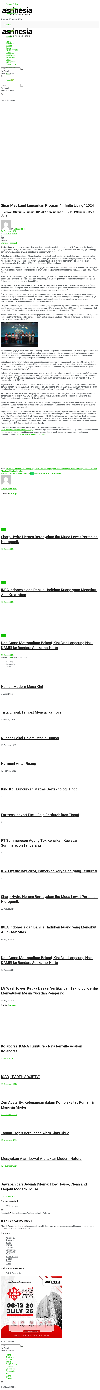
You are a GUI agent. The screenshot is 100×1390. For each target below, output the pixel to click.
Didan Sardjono (20, 229)
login (10, 657)
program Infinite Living (58, 469)
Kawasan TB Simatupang (24, 469)
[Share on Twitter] (18, 243)
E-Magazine (11, 64)
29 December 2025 (9, 1084)
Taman (8, 48)
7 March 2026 (7, 1058)
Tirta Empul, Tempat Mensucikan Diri (31, 712)
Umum (8, 1263)
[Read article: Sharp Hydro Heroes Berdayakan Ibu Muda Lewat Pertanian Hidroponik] (50, 512)
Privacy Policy (12, 4)
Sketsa (9, 1259)
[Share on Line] (20, 243)
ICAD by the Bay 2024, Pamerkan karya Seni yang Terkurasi (49, 871)
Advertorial (10, 1238)
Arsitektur (10, 43)
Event (8, 62)
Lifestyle (10, 53)
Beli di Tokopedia (13, 1273)
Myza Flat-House (42, 469)
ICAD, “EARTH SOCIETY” (20, 1077)
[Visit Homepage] (17, 15)
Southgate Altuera (17, 471)
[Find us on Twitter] (2, 24)
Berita (14, 233)
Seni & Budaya (12, 49)
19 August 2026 (8, 655)
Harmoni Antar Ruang (18, 763)
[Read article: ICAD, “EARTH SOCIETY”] (50, 1065)
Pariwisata (10, 57)
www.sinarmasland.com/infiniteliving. (17, 430)
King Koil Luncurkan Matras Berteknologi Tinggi (39, 789)
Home (8, 24)
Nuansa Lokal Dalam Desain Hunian (30, 738)
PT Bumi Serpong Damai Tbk (80, 469)
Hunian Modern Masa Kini (22, 686)
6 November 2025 (8, 1196)
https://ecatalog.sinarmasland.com (31, 434)
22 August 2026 (8, 549)
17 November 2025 (9, 1166)
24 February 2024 (8, 231)
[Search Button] (22, 69)
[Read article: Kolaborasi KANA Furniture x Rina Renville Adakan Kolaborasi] (50, 1024)
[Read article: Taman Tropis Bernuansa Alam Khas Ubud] (50, 1121)
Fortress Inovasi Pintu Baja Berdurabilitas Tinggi (40, 815)
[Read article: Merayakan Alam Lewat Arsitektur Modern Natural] (50, 1146)
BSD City (10, 469)
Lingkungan (10, 61)
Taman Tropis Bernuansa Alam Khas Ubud (35, 1133)
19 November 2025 (9, 1140)
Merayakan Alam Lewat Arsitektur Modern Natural (41, 1158)
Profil (8, 60)
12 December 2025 (9, 1114)
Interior (9, 46)
